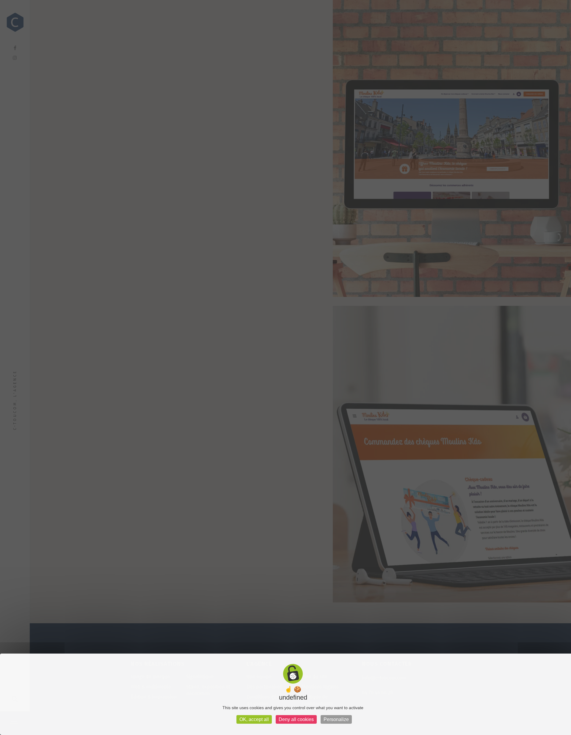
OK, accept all (254, 719)
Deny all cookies (296, 719)
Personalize (336, 719)
